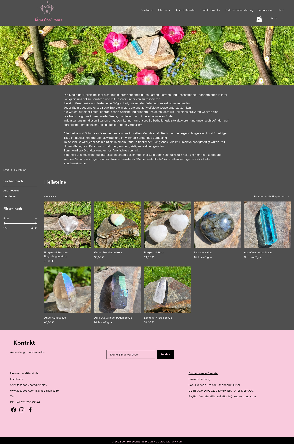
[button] (259, 18)
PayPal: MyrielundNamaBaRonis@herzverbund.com (222, 396)
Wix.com (177, 441)
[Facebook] (13, 410)
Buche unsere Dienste (203, 373)
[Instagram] (22, 410)
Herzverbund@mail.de (24, 373)
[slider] (5, 223)
